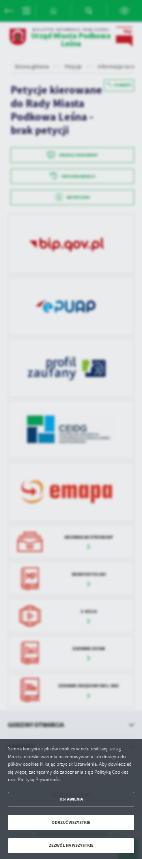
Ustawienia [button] (71, 799)
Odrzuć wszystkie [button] (71, 822)
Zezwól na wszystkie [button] (71, 845)
